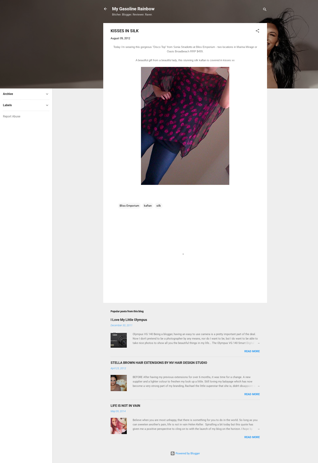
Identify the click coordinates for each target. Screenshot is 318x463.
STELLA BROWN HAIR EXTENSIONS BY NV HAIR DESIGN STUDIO (159, 363)
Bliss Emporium (129, 205)
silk (158, 205)
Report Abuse (11, 116)
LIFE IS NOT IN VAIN (125, 406)
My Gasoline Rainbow (133, 8)
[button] (257, 31)
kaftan (148, 205)
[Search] (265, 10)
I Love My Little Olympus (129, 320)
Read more (252, 351)
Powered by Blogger (187, 453)
